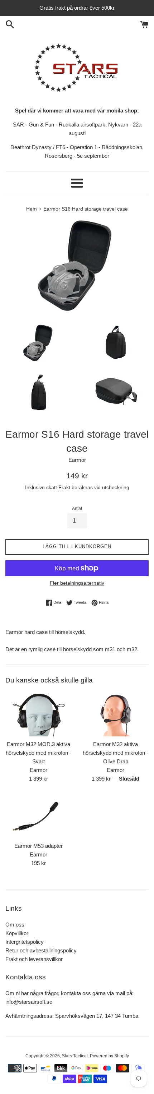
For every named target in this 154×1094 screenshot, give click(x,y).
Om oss (14, 924)
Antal (77, 508)
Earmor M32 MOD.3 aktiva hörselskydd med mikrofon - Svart (38, 752)
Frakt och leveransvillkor (34, 959)
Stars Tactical (75, 1055)
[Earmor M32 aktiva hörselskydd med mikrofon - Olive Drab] (115, 714)
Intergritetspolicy (24, 942)
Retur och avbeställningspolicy (41, 950)
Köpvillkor (16, 933)
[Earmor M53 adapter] (38, 816)
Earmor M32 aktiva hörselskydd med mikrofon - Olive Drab (115, 752)
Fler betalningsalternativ (77, 583)
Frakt (64, 487)
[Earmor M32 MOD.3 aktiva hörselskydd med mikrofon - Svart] (38, 714)
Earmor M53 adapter (38, 846)
